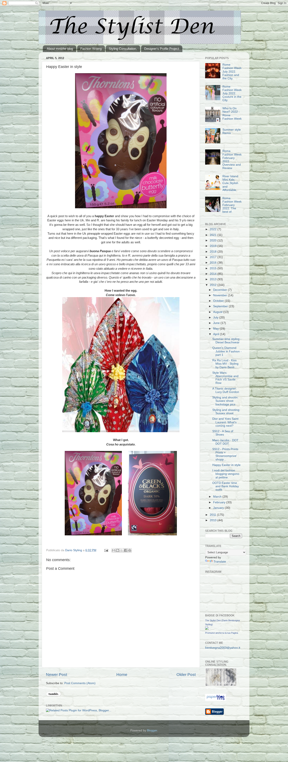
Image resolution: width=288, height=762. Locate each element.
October (219, 300)
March (217, 496)
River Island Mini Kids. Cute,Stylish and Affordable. (230, 183)
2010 (213, 520)
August (218, 312)
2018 (213, 251)
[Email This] (114, 550)
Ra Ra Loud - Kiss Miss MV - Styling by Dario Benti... (225, 364)
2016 (213, 262)
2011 (213, 514)
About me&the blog (60, 48)
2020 (213, 240)
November (220, 295)
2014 (213, 273)
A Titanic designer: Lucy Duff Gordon (225, 390)
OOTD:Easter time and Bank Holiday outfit (225, 486)
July (216, 317)
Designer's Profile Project (161, 48)
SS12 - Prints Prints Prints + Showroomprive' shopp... (225, 454)
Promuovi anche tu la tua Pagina (221, 633)
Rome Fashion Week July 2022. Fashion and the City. (232, 71)
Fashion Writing (91, 48)
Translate (220, 561)
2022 (213, 229)
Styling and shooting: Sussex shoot (226, 411)
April (216, 334)
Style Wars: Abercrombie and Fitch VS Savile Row (225, 378)
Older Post (186, 674)
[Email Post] (106, 550)
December (220, 289)
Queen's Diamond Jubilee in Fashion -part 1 (227, 351)
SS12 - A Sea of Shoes (222, 433)
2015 (213, 268)
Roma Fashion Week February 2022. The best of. (232, 205)
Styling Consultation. (123, 48)
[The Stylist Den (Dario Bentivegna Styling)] (207, 628)
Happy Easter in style (226, 465)
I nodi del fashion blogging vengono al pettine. (225, 474)
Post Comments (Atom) (80, 683)
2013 (213, 279)
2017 (213, 257)
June (217, 323)
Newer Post (56, 674)
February (219, 502)
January (219, 507)
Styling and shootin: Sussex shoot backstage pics (225, 401)
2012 (213, 285)
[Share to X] (122, 550)
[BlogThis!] (118, 550)
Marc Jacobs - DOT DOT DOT (225, 442)
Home (121, 674)
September (221, 306)
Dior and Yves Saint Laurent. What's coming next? (225, 422)
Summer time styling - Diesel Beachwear (226, 340)
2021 (213, 235)
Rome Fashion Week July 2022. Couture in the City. (232, 93)
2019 (213, 246)
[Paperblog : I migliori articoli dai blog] (215, 699)
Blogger (152, 730)
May (216, 328)
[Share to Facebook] (126, 550)
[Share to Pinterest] (130, 550)
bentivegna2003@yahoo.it (222, 647)
